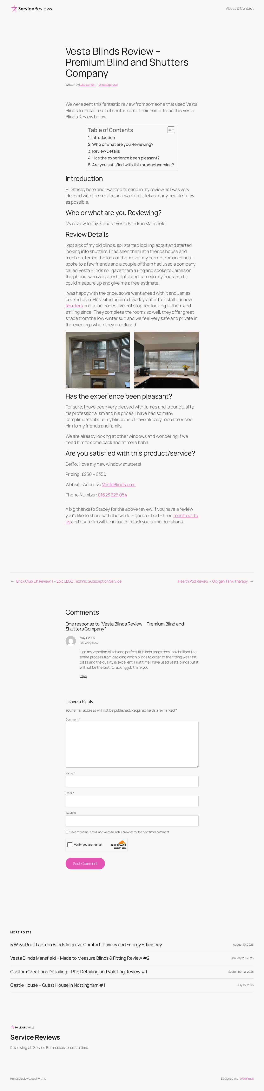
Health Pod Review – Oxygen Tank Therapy (213, 581)
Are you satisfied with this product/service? (133, 164)
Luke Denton (87, 85)
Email (70, 793)
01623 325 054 (112, 495)
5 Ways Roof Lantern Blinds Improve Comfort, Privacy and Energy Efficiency (86, 944)
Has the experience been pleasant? (125, 158)
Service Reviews (35, 1037)
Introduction (103, 137)
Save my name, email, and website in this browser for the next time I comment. (120, 832)
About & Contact (240, 8)
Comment (73, 719)
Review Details (106, 151)
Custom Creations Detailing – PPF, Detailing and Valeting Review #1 (78, 971)
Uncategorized (108, 85)
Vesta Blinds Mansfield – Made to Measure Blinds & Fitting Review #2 (79, 958)
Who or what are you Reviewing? (122, 144)
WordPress (247, 1078)
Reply (83, 676)
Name (70, 773)
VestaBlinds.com (119, 484)
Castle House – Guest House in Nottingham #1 (57, 985)
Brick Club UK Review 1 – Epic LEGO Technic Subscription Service (68, 581)
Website (71, 812)
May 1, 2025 (87, 638)
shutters (74, 306)
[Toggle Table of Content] (169, 129)
